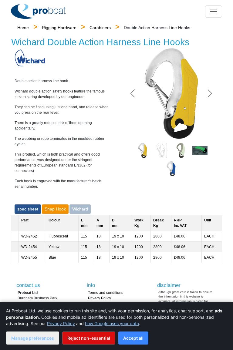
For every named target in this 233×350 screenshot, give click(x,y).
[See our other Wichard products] (30, 58)
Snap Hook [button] (55, 209)
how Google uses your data (112, 323)
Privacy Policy (99, 298)
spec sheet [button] (27, 209)
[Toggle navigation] (213, 11)
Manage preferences (32, 338)
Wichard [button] (80, 209)
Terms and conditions (105, 293)
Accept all (133, 338)
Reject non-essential (88, 338)
